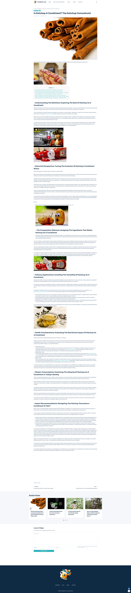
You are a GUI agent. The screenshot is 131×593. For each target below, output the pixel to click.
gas (39, 482)
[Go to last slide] (31, 508)
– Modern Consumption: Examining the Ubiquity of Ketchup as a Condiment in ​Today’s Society (51, 96)
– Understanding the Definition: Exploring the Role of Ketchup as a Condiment (48, 90)
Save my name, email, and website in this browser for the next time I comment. (87, 547)
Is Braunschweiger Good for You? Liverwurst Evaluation (55, 513)
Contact (80, 2)
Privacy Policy (70, 591)
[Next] (100, 508)
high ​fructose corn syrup (71, 349)
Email (57, 547)
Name (35, 547)
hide (53, 87)
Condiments (36, 10)
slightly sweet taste (49, 113)
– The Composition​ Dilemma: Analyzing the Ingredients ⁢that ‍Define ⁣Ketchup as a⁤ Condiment (51, 92)
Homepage (57, 585)
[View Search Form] (96, 2)
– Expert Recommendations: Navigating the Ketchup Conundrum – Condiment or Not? (50, 97)
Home (49, 2)
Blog (63, 585)
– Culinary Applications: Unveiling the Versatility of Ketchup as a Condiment (48, 94)
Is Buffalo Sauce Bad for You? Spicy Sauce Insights (43, 487)
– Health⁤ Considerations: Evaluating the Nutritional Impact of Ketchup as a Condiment (50, 95)
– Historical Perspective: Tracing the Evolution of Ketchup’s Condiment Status (48, 91)
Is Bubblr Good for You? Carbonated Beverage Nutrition (86, 487)
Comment (36, 533)
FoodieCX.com (37, 15)
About (74, 2)
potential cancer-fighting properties (63, 360)
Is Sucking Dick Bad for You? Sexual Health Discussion (74, 513)
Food (40, 10)
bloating (35, 482)
